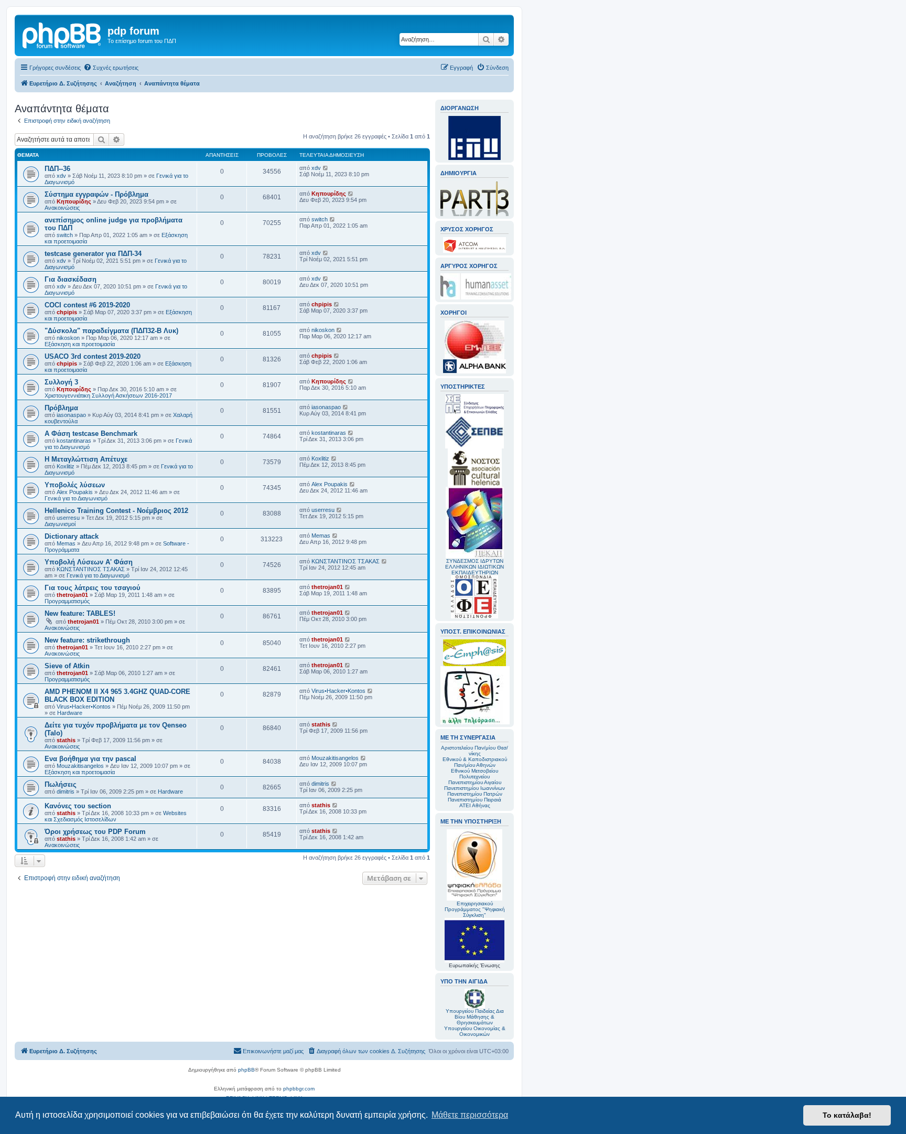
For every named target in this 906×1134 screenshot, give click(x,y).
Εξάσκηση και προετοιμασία (80, 344)
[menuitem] (110, 67)
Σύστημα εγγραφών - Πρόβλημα (96, 194)
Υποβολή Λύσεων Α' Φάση (89, 562)
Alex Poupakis (75, 492)
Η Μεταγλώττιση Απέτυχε (86, 459)
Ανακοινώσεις (62, 208)
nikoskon (68, 338)
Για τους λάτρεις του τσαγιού (93, 588)
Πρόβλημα (61, 408)
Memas (66, 543)
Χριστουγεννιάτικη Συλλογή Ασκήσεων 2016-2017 (108, 395)
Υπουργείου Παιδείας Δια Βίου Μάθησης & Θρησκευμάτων (475, 1016)
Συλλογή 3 (61, 382)
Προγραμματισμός (67, 601)
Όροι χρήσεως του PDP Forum (95, 832)
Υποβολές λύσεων (75, 485)
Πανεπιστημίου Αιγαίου (474, 782)
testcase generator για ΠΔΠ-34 (93, 254)
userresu (68, 518)
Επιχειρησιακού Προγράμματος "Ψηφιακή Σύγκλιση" (475, 909)
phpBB (246, 1070)
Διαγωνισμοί (60, 524)
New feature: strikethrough (87, 640)
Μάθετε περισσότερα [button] (470, 1114)
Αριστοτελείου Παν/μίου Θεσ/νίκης (474, 750)
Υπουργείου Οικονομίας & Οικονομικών (474, 1031)
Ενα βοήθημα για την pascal (90, 759)
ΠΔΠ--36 (57, 169)
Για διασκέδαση (70, 279)
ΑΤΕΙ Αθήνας (474, 805)
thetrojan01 (72, 595)
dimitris (65, 791)
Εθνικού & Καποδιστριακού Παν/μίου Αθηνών (475, 762)
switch (65, 235)
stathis (66, 740)
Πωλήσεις (61, 784)
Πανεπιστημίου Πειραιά (474, 800)
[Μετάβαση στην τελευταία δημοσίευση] (325, 168)
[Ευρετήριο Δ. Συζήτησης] (62, 34)
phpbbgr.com (299, 1089)
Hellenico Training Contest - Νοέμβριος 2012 (116, 511)
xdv (61, 176)
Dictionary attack (72, 536)
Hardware (69, 713)
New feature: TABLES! (80, 613)
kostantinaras (74, 440)
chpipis (67, 312)
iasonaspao (71, 415)
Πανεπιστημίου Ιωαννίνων (474, 788)
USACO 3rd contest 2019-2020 (93, 356)
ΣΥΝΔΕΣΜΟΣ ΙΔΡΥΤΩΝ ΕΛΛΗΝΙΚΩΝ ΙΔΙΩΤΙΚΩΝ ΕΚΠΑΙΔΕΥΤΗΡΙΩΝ (474, 566)
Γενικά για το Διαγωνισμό (76, 498)
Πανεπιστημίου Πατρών (474, 794)
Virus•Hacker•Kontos (84, 706)
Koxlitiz (65, 466)
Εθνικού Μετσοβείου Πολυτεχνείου (474, 773)
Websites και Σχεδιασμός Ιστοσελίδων (116, 816)
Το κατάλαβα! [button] (847, 1115)
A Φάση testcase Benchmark (91, 433)
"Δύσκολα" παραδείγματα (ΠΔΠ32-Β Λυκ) (111, 331)
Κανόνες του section (78, 806)
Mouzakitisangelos (80, 766)
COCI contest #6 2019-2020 (87, 305)
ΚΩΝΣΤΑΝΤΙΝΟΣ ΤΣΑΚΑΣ (91, 569)
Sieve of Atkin (67, 666)
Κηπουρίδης (74, 201)
